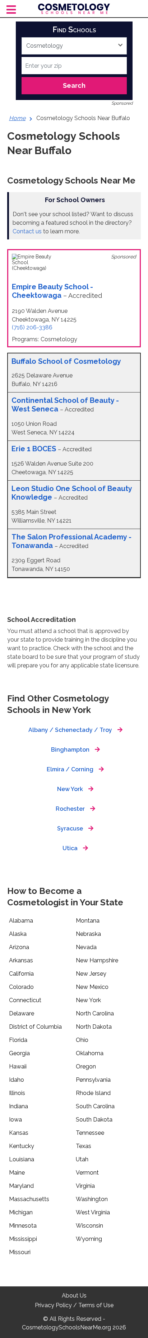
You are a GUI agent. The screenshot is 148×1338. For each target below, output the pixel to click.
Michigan (21, 1212)
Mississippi (23, 1238)
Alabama (21, 920)
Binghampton (70, 749)
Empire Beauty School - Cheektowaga (52, 291)
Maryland (21, 1185)
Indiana (18, 1106)
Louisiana (21, 1159)
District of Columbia (35, 1026)
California (21, 973)
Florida (18, 1040)
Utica (70, 848)
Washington (92, 1199)
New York (70, 789)
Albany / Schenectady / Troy (70, 730)
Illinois (17, 1093)
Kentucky (21, 1146)
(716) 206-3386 (32, 327)
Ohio (82, 1040)
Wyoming (89, 1238)
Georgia (19, 1053)
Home (17, 118)
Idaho (16, 1079)
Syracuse (70, 828)
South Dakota (94, 1119)
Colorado (21, 987)
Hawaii (18, 1066)
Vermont (87, 1172)
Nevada (86, 947)
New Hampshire (97, 960)
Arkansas (21, 960)
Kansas (18, 1132)
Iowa (15, 1119)
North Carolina (95, 1013)
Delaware (21, 1013)
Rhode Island (93, 1093)
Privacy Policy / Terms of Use (74, 1305)
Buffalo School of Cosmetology (66, 361)
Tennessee (90, 1132)
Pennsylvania (93, 1079)
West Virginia (93, 1212)
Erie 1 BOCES (34, 448)
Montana (88, 920)
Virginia (85, 1185)
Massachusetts (29, 1199)
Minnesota (23, 1225)
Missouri (20, 1252)
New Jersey (91, 973)
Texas (83, 1146)
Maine (17, 1172)
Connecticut (25, 1000)
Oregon (86, 1066)
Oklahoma (89, 1053)
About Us (74, 1295)
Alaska (18, 933)
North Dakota (94, 1026)
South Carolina (95, 1106)
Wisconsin (89, 1225)
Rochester (70, 808)
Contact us (27, 231)
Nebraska (88, 933)
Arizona (19, 947)
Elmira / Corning (70, 769)
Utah (82, 1159)
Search (74, 85)
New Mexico (92, 987)
